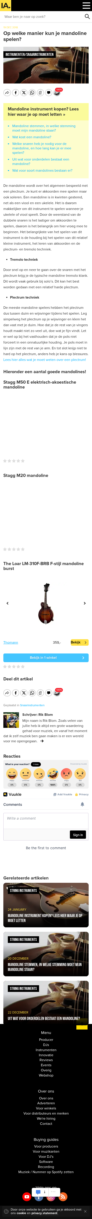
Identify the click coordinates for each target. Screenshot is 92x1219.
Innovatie (46, 1055)
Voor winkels (46, 1108)
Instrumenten (46, 1050)
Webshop (46, 1075)
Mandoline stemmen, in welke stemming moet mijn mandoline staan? (43, 128)
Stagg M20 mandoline (25, 475)
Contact (46, 1123)
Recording (46, 1167)
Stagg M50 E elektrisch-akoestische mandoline (39, 385)
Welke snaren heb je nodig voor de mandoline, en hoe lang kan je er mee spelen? (41, 148)
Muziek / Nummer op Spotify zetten (46, 1172)
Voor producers (46, 1146)
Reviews (46, 1060)
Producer (46, 1040)
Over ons (46, 1098)
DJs (46, 1045)
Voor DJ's (46, 1156)
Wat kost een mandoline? (31, 137)
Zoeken (87, 16)
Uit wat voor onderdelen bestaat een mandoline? (40, 161)
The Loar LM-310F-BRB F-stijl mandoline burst (43, 566)
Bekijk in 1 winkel (43, 657)
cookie (21, 1213)
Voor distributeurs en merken (46, 1113)
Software (46, 1162)
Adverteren (46, 1103)
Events (46, 1065)
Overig (46, 1070)
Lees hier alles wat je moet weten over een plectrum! (44, 360)
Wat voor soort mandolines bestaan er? (42, 170)
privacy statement (44, 1213)
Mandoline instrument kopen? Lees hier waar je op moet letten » (43, 111)
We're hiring (46, 1118)
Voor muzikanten (46, 1151)
